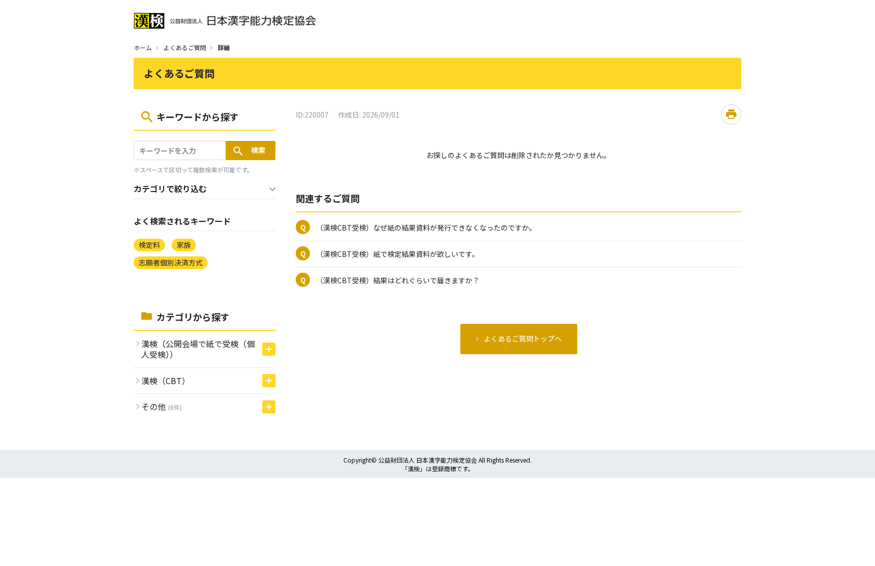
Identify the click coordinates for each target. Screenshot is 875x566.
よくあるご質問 (185, 47)
